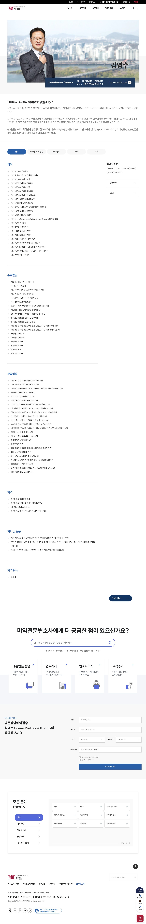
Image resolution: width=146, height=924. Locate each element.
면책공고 (42, 884)
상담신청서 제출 (110, 767)
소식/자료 (121, 8)
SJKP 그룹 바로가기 (118, 877)
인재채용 (125, 2)
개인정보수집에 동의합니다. (90, 757)
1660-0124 (110, 2)
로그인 (71, 2)
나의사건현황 (81, 2)
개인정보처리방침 (29, 884)
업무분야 (95, 8)
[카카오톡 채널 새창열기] (20, 910)
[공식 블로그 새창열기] (15, 910)
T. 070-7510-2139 (117, 82)
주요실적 (56, 151)
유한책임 (52, 884)
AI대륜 (136, 2)
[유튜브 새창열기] (25, 910)
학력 (76, 151)
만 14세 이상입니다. (88, 760)
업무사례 (83, 8)
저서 (96, 151)
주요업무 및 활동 (36, 151)
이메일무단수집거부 (66, 884)
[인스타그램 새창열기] (29, 910)
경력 (16, 151)
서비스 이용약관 (13, 884)
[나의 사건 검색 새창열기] (10, 910)
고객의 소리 (92, 2)
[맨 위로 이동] (135, 866)
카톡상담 (140, 903)
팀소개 (69, 8)
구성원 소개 (108, 8)
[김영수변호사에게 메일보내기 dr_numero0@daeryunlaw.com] (129, 82)
